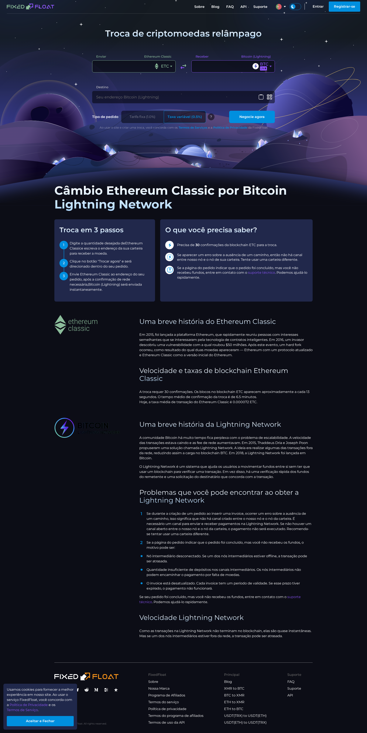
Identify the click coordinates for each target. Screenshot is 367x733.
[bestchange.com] (106, 689)
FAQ (230, 7)
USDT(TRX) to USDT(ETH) (245, 716)
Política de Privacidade (230, 127)
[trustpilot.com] (116, 689)
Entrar (318, 6)
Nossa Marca (158, 688)
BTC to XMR (234, 695)
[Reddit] (86, 689)
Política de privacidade (167, 709)
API (243, 7)
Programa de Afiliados (166, 695)
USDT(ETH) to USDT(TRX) (245, 722)
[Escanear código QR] (269, 97)
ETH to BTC (233, 709)
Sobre (199, 7)
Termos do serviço (163, 702)
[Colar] (261, 97)
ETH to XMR (234, 702)
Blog (215, 7)
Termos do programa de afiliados (175, 716)
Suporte (260, 7)
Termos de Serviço (22, 710)
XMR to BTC (234, 688)
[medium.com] (96, 689)
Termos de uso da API (166, 722)
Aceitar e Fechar (40, 721)
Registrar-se (344, 6)
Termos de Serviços (193, 127)
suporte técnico (261, 273)
